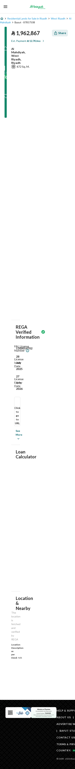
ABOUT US (63, 717)
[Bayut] (37, 7)
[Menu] (5, 7)
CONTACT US (65, 737)
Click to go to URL (17, 415)
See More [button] (13, 434)
